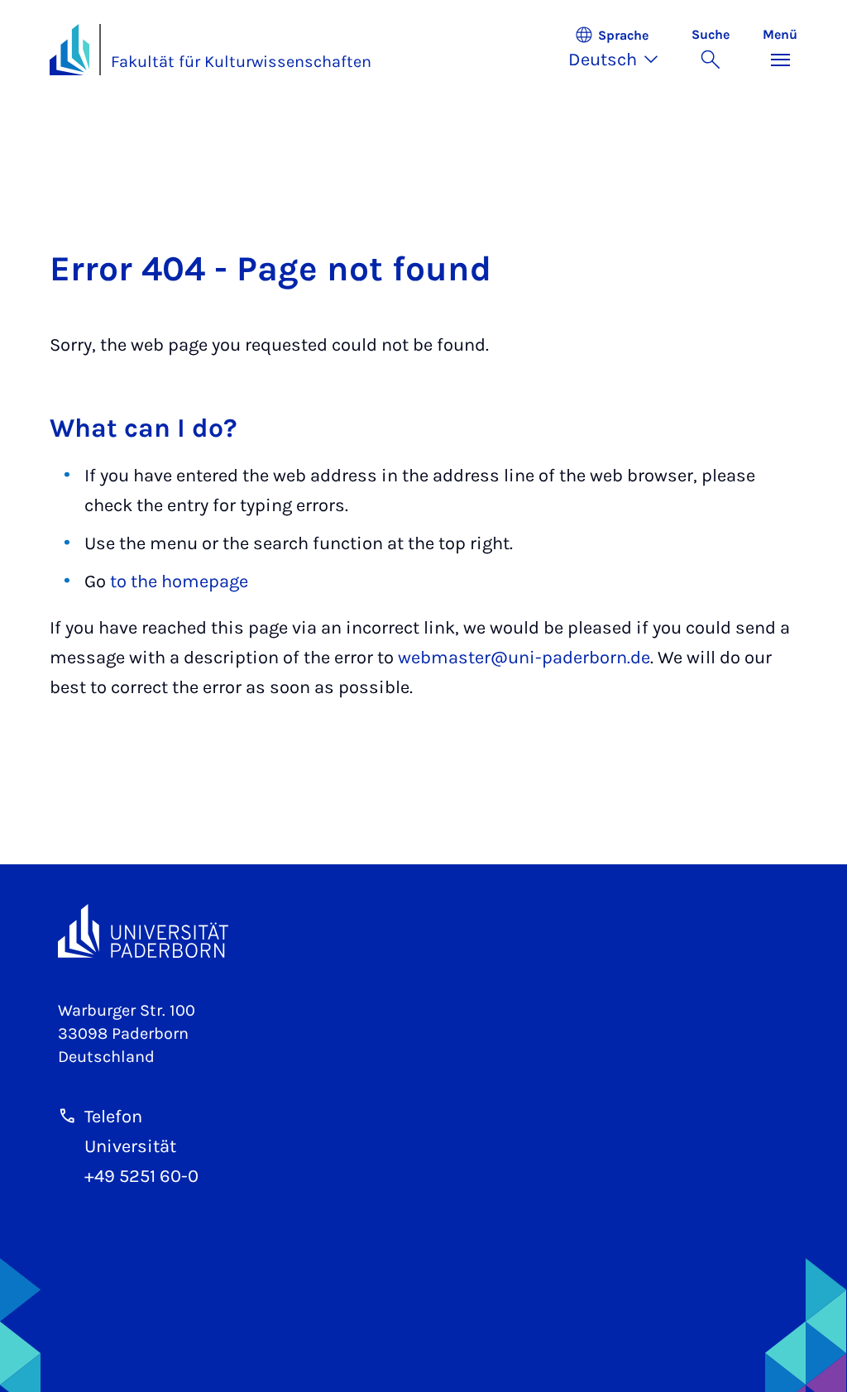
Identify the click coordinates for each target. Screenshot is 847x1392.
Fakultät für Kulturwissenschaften (241, 61)
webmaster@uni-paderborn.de (524, 657)
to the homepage (179, 581)
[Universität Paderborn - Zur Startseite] (69, 49)
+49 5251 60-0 (141, 1176)
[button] (621, 49)
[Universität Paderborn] (143, 931)
